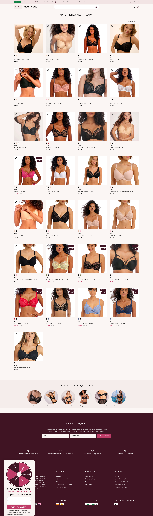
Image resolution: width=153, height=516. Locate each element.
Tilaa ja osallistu (104, 436)
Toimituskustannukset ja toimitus (65, 484)
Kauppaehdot (89, 476)
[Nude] (16, 55)
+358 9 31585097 (120, 484)
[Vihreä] (46, 275)
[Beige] (48, 99)
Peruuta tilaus (89, 484)
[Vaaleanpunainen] (46, 99)
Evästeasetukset (90, 479)
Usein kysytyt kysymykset (63, 476)
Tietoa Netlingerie (61, 487)
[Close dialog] (5, 462)
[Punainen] (48, 143)
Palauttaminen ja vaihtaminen (64, 479)
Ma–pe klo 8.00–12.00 (121, 482)
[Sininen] (48, 319)
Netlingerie (117, 476)
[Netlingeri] (30, 6)
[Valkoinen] (113, 55)
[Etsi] (96, 7)
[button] (76, 7)
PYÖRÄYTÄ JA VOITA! (19, 507)
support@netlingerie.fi (120, 479)
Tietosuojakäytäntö (90, 482)
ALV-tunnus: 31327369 (121, 487)
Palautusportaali (60, 482)
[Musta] (14, 55)
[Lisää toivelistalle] (16, 26)
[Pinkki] (80, 99)
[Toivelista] (134, 7)
